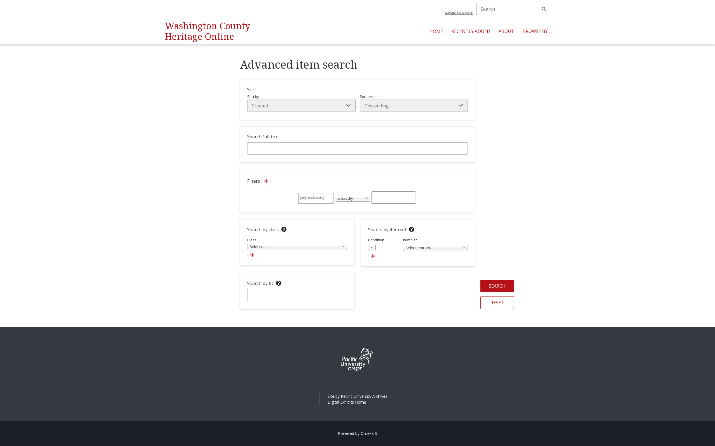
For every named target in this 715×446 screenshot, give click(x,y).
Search (543, 9)
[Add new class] (252, 255)
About (506, 31)
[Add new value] (266, 181)
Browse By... (536, 31)
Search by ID (260, 283)
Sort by (253, 96)
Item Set (418, 243)
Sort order (368, 96)
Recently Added (470, 31)
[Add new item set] (373, 256)
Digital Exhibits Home (347, 402)
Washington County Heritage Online (207, 31)
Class (260, 243)
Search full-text (263, 137)
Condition (376, 243)
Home (436, 31)
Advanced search (459, 13)
